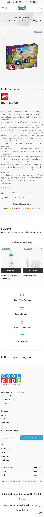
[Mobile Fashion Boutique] (41, 89)
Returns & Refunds (23, 505)
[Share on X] (11, 197)
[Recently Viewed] (40, 512)
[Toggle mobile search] (6, 8)
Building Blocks (36, 21)
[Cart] (41, 8)
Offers (3, 452)
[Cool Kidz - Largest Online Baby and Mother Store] (22, 8)
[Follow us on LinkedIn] (10, 403)
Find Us (3, 426)
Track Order (5, 460)
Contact (4, 415)
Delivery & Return (10, 193)
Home (4, 21)
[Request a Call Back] (40, 505)
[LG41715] (22, 57)
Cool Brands (5, 449)
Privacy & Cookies (22, 510)
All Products (5, 456)
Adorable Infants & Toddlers (20, 232)
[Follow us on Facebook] (2, 403)
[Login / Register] (38, 8)
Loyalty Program (9, 505)
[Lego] (4, 96)
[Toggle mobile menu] (2, 8)
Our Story (4, 419)
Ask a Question (29, 193)
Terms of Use (36, 505)
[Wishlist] (4, 33)
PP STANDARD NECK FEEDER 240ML (11, 276)
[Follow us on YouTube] (15, 403)
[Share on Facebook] (15, 197)
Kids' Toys (25, 21)
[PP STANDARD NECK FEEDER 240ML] (11, 260)
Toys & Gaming (14, 21)
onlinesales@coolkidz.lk (9, 399)
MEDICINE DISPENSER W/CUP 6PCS (33, 276)
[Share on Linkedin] (23, 197)
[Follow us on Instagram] (6, 403)
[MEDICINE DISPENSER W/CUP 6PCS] (33, 260)
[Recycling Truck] (36, 89)
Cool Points (5, 422)
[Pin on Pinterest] (19, 197)
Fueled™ (37, 494)
